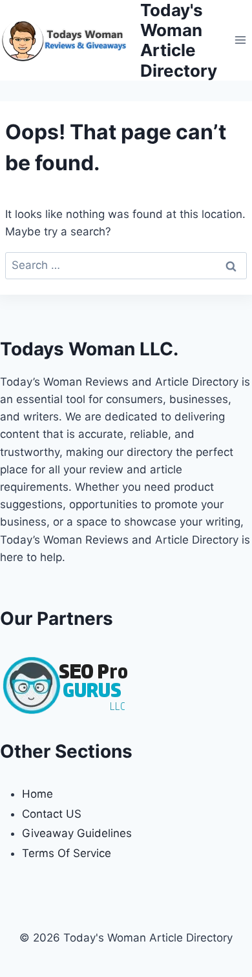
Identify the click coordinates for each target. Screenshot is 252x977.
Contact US (51, 813)
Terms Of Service (66, 853)
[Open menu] (240, 40)
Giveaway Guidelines (77, 833)
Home (37, 793)
